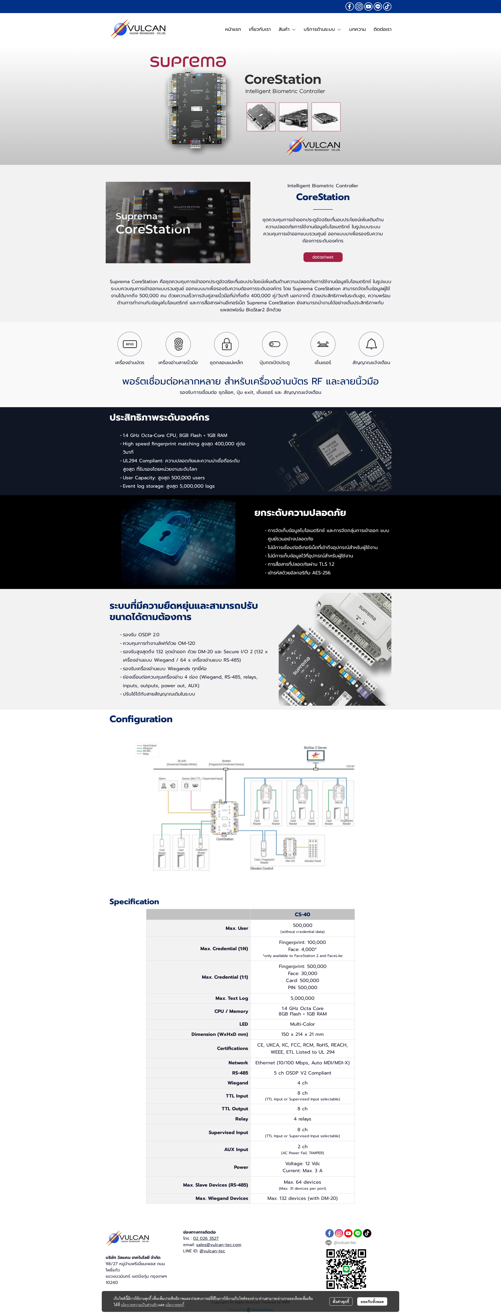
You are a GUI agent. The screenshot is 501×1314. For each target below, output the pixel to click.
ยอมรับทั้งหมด (372, 1301)
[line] (378, 6)
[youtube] (368, 6)
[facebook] (349, 6)
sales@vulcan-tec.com (218, 1245)
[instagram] (359, 6)
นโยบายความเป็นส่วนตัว (139, 1304)
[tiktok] (387, 6)
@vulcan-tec (212, 1251)
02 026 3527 (206, 1238)
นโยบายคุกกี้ (174, 1304)
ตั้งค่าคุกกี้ (341, 1301)
